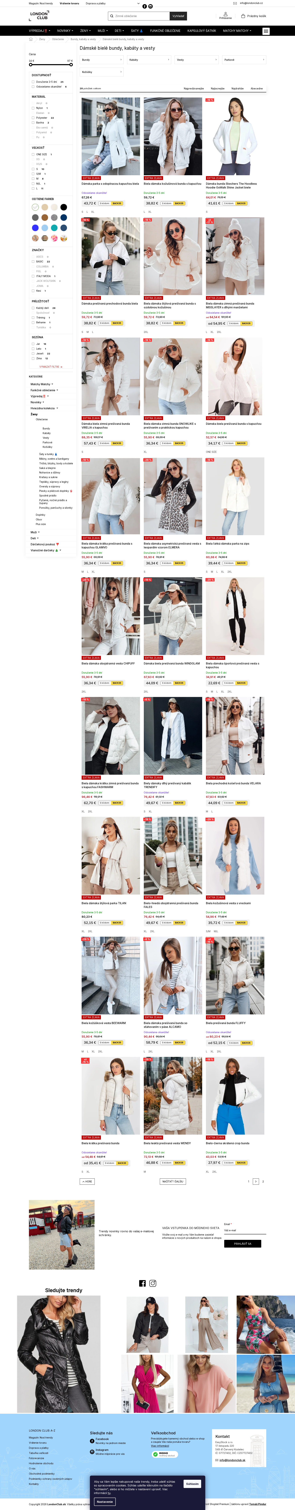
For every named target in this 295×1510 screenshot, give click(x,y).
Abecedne (257, 88)
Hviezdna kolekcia (43, 408)
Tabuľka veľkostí (38, 1453)
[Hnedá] (44, 217)
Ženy (34, 414)
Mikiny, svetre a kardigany (54, 458)
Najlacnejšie (218, 88)
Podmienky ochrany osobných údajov (50, 1478)
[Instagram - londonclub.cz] (150, 6)
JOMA (42, 285)
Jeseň (43, 353)
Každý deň (45, 307)
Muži (34, 532)
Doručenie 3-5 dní (50, 81)
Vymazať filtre (49, 366)
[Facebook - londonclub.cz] (144, 6)
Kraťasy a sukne (48, 477)
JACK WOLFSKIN (48, 280)
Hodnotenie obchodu (41, 1463)
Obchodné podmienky (42, 1473)
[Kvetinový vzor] (63, 238)
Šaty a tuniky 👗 (48, 454)
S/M (40, 173)
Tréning (43, 317)
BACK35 (117, 203)
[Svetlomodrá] (44, 227)
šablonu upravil (248, 1504)
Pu (40, 137)
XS (40, 159)
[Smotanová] (54, 207)
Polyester (45, 117)
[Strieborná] (54, 217)
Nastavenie (105, 1501)
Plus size (41, 524)
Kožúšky (47, 446)
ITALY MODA (45, 276)
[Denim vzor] (63, 227)
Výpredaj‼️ (38, 396)
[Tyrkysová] (54, 227)
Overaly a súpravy (49, 486)
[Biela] (35, 207)
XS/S (41, 164)
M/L (40, 183)
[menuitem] (39, 31)
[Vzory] (35, 238)
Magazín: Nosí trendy (41, 3)
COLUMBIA (45, 266)
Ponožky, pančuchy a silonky (56, 507)
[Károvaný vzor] (44, 238)
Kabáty (47, 433)
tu (109, 1493)
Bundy (46, 428)
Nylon (42, 107)
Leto (41, 348)
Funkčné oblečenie (43, 390)
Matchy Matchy (40, 384)
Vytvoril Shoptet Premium (214, 1504)
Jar (41, 343)
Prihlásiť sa (242, 1243)
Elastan (43, 112)
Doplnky (40, 514)
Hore (88, 1181)
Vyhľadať (178, 16)
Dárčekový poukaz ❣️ (45, 544)
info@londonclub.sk (232, 1460)
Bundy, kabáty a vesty (52, 423)
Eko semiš (44, 127)
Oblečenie (42, 419)
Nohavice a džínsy (49, 472)
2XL (146, 332)
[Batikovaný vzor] (54, 238)
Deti (33, 538)
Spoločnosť (45, 312)
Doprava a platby (96, 3)
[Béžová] (44, 207)
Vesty (46, 437)
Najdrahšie (238, 88)
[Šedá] (35, 217)
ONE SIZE (44, 154)
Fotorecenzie (36, 1458)
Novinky (36, 402)
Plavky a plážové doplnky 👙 (56, 490)
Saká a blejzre (47, 468)
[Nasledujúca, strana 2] (256, 1181)
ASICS (42, 256)
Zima (42, 358)
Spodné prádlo (47, 495)
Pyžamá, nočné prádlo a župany (53, 502)
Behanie (43, 322)
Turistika (43, 327)
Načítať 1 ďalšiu (173, 1181)
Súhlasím (192, 1484)
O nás (32, 1468)
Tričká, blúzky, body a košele (56, 463)
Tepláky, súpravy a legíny (54, 481)
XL (92, 211)
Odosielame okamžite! (51, 86)
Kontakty (34, 1483)
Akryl (41, 103)
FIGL (41, 271)
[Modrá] (35, 227)
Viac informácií (160, 1445)
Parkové (47, 442)
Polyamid (44, 132)
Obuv (39, 519)
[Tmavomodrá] (63, 217)
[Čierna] (63, 207)
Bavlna (42, 122)
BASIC (43, 261)
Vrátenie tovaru (69, 3)
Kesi (41, 290)
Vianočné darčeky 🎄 (44, 550)
